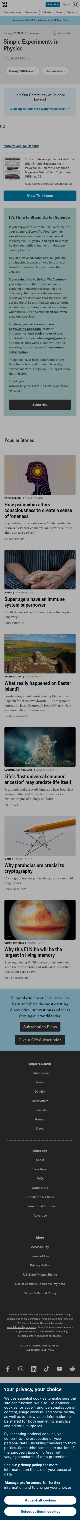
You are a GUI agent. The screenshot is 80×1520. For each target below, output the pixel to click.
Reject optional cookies (40, 1511)
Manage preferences (23, 1482)
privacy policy (30, 1465)
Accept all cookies (40, 1500)
